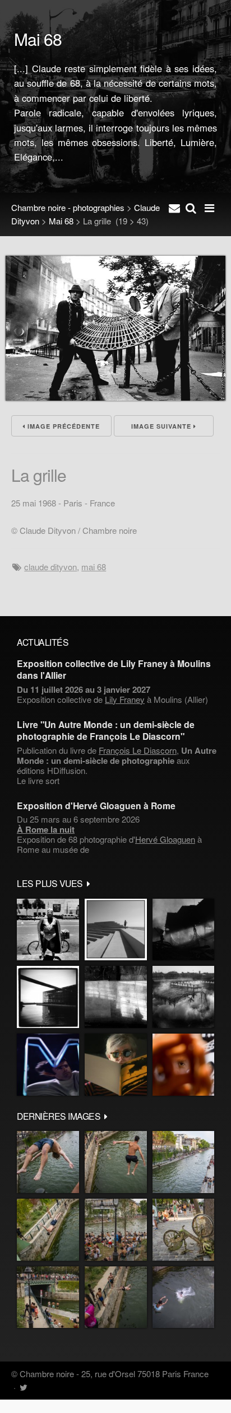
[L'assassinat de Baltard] (183, 930)
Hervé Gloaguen (165, 839)
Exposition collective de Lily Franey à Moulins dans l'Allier (114, 669)
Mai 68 (61, 221)
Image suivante (162, 426)
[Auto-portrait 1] (116, 997)
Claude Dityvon (50, 566)
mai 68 (93, 566)
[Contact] (174, 208)
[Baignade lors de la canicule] (48, 1162)
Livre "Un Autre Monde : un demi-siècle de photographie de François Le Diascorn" (106, 730)
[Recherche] (191, 208)
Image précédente (62, 426)
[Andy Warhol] (116, 1065)
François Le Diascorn (138, 750)
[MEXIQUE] (48, 930)
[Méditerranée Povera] (116, 930)
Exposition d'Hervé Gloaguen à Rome (96, 805)
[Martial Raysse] (48, 1065)
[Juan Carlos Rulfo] (183, 1065)
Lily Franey (125, 699)
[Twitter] (23, 1387)
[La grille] (115, 397)
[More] (88, 883)
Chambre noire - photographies (67, 207)
